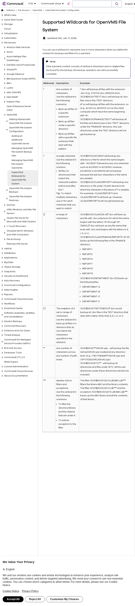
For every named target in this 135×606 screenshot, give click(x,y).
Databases (10, 253)
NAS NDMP (12, 97)
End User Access (13, 348)
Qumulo (11, 204)
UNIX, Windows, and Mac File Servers (21, 211)
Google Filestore (15, 74)
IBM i (9, 83)
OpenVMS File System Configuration (20, 129)
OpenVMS (12, 114)
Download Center (13, 308)
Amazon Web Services (18, 47)
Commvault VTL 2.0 (14, 357)
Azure (10, 51)
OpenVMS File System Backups (20, 190)
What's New (10, 15)
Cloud (7, 28)
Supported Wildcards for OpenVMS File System (19, 178)
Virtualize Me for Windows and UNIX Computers (20, 232)
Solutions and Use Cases (17, 330)
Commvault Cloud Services (18, 299)
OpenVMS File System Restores (20, 198)
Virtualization (11, 33)
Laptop (8, 248)
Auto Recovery (12, 280)
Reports (8, 294)
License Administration (16, 366)
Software (10, 10)
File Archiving (13, 239)
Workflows (9, 303)
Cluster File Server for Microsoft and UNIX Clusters (21, 220)
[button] (117, 3)
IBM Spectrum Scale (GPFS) (21, 78)
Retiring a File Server (17, 243)
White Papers (11, 361)
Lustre (10, 87)
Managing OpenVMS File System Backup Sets (22, 152)
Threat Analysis (12, 335)
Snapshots (9, 271)
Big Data (8, 262)
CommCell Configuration (17, 285)
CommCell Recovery (15, 326)
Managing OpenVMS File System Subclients (22, 164)
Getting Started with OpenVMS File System (20, 121)
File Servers (10, 42)
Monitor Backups (13, 321)
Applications (10, 257)
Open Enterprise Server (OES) (19, 108)
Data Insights (11, 289)
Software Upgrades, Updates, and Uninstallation (19, 314)
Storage (8, 24)
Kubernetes (10, 38)
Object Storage (12, 266)
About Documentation (16, 375)
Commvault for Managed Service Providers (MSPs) (17, 341)
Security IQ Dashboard (16, 276)
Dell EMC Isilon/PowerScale (21, 64)
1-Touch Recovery (16, 226)
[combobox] (92, 4)
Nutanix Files (13, 101)
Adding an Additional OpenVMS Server (20, 140)
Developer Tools (13, 352)
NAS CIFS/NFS (14, 92)
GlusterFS (12, 69)
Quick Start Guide (13, 19)
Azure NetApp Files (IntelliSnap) (17, 58)
